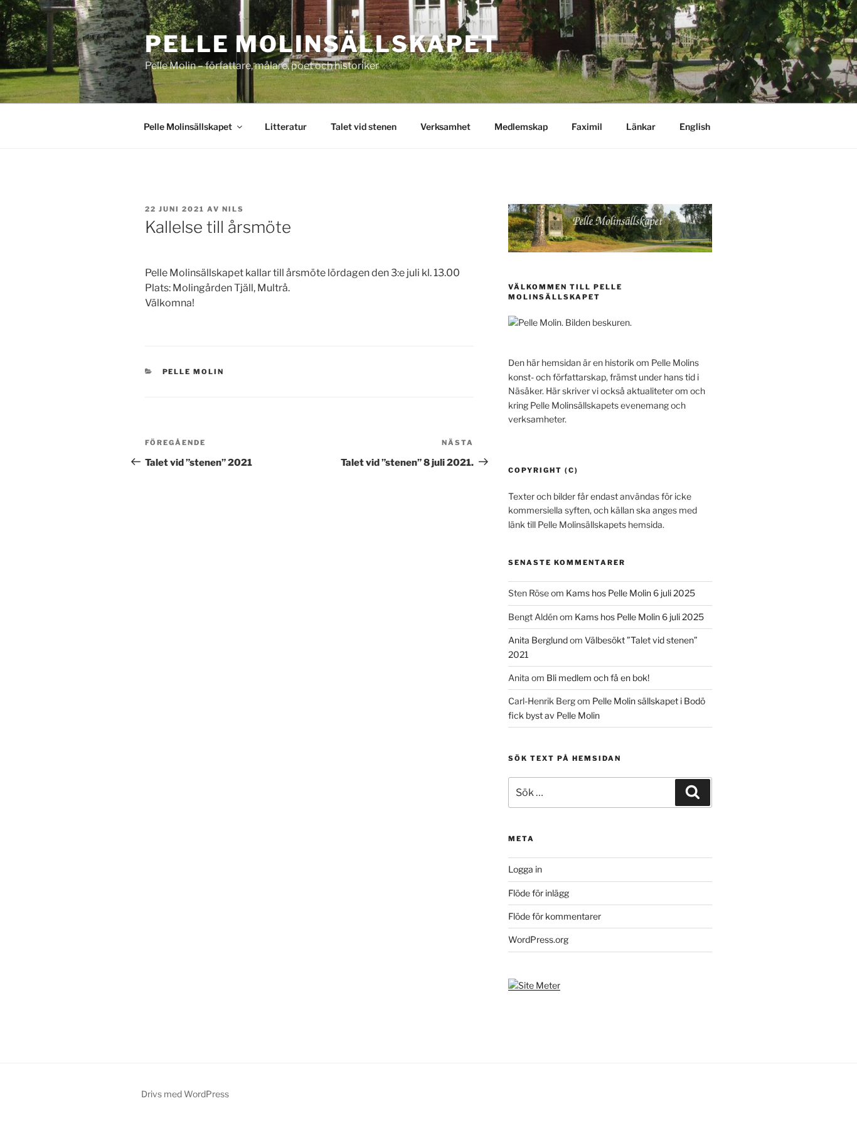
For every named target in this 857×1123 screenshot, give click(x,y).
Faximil (587, 126)
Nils (233, 209)
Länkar (641, 126)
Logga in (525, 869)
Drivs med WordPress (185, 1093)
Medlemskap (521, 126)
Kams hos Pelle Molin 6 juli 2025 (630, 593)
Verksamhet (445, 126)
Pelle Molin (193, 371)
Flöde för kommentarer (554, 916)
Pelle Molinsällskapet (321, 44)
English (694, 126)
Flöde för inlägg (538, 893)
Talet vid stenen (364, 126)
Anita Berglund (538, 640)
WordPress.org (538, 939)
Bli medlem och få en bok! (597, 677)
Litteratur (286, 126)
